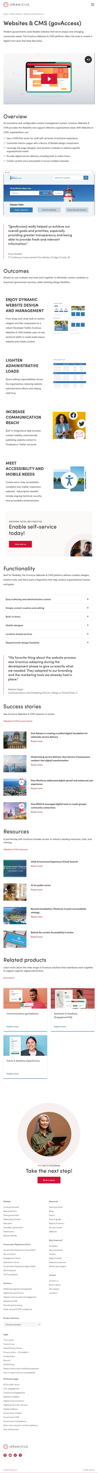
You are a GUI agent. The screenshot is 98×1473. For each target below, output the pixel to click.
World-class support (57, 1266)
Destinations (8, 1231)
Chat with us (20, 544)
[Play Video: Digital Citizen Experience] (49, 79)
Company (53, 1245)
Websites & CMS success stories (17, 721)
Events (52, 1215)
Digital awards (55, 1258)
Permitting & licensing (12, 1305)
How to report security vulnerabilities (19, 1372)
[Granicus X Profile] (20, 1456)
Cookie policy (9, 1356)
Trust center (8, 1340)
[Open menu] (92, 5)
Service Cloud (9, 1254)
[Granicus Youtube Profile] (10, 1456)
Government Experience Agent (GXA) (19, 1266)
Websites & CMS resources (15, 849)
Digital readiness (10, 1408)
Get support (54, 1288)
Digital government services (15, 1404)
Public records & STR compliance (17, 1309)
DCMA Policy (9, 1364)
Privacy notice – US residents (15, 1352)
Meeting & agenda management (17, 1288)
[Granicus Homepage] (15, 1446)
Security (6, 1360)
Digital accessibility (11, 1396)
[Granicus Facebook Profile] (5, 1456)
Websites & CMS (10, 1301)
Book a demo (49, 1180)
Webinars (53, 1231)
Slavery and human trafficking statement (21, 1368)
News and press (56, 1250)
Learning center (56, 1207)
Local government (11, 1207)
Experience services (57, 1262)
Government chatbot (12, 1413)
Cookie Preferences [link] (10, 1470)
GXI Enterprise (9, 1270)
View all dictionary (11, 1429)
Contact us (53, 1280)
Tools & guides (55, 1219)
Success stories (55, 1227)
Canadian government (13, 1227)
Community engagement (14, 1392)
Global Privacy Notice (12, 1348)
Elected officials (10, 1235)
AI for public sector (11, 1384)
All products (8, 977)
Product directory (16, 14)
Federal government (12, 1219)
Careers (52, 1254)
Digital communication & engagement (19, 1297)
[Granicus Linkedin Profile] (15, 1456)
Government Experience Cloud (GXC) (19, 1250)
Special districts (10, 1211)
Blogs (51, 1211)
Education (7, 1223)
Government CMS (11, 1417)
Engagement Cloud (11, 1258)
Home (5, 14)
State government (11, 1215)
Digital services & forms (13, 1292)
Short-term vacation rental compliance (20, 1425)
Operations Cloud (11, 1262)
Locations (53, 1292)
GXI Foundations (10, 1274)
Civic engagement (11, 1388)
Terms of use (8, 1344)
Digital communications (13, 1400)
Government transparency (15, 1421)
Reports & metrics (56, 1223)
